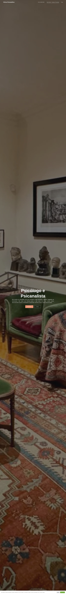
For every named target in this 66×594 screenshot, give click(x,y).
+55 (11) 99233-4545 (41, 2)
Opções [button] (58, 592)
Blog (62, 2)
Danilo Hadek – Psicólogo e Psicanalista (53, 2)
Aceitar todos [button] (62, 592)
